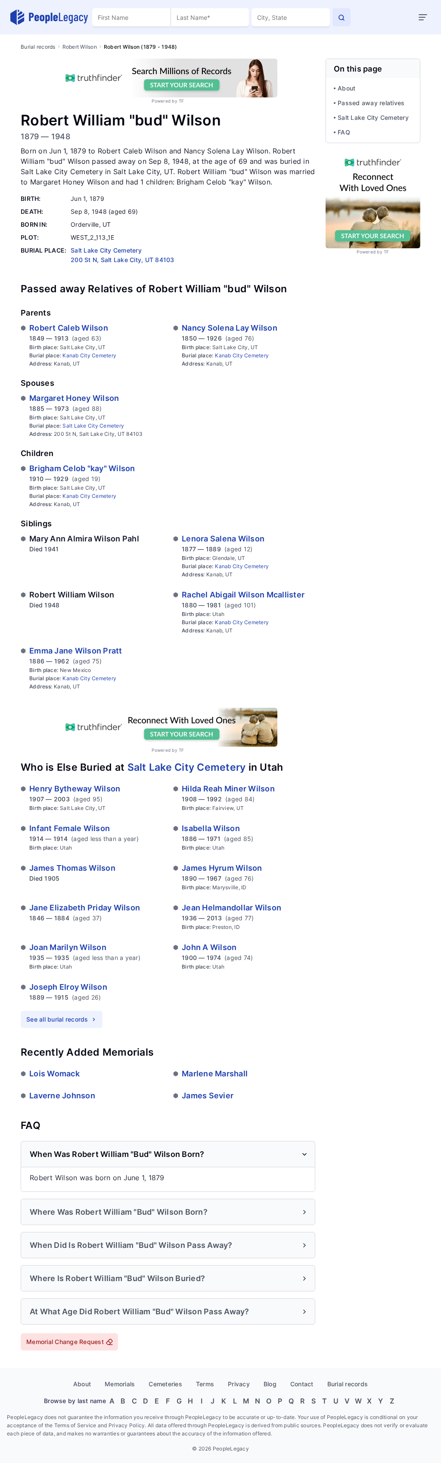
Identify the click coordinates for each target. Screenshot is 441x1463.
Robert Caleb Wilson (68, 327)
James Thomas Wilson (72, 867)
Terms (205, 1384)
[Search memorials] (341, 17)
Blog (270, 1384)
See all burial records (57, 1019)
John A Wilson (209, 947)
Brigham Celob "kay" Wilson (82, 468)
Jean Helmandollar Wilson (231, 907)
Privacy (239, 1384)
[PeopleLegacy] (49, 17)
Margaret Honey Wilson (74, 398)
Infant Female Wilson (69, 828)
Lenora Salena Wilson (223, 538)
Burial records (38, 47)
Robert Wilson (79, 47)
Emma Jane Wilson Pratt (75, 650)
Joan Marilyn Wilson (67, 947)
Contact (302, 1384)
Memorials (120, 1384)
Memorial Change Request (65, 1341)
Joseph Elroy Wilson (68, 986)
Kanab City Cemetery (89, 355)
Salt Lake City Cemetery (93, 425)
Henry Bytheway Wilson (74, 788)
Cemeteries (165, 1384)
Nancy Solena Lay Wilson (229, 327)
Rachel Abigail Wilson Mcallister (243, 594)
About (346, 88)
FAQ (344, 132)
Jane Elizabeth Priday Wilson (84, 907)
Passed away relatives (371, 102)
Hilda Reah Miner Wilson (228, 788)
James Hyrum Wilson (222, 867)
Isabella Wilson (211, 828)
